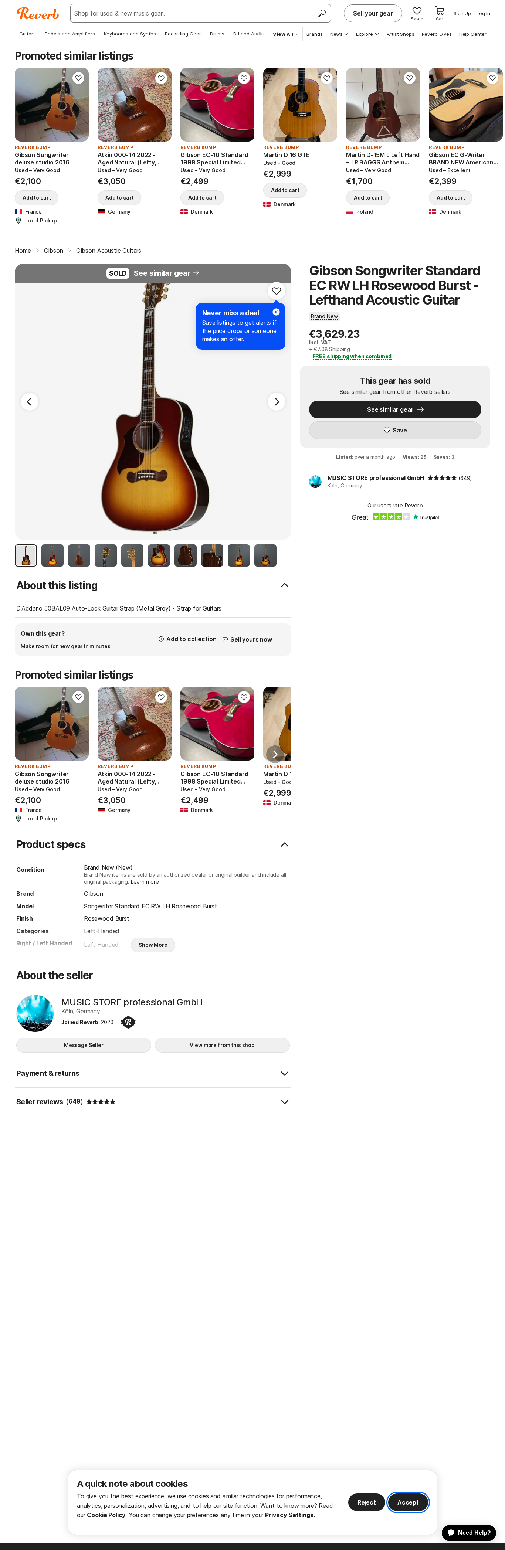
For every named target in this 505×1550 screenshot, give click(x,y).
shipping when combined (352, 356)
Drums (217, 34)
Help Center (473, 34)
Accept (408, 1502)
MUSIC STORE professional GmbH (376, 478)
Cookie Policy (106, 1515)
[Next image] (78, 105)
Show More (153, 945)
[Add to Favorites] (78, 78)
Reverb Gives (437, 34)
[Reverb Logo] (38, 13)
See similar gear (162, 273)
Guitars (27, 34)
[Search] (322, 13)
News (336, 34)
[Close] (276, 312)
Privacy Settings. (290, 1515)
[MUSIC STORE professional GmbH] (35, 1013)
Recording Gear (183, 34)
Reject (366, 1502)
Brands (314, 34)
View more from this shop (222, 1045)
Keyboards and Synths (130, 34)
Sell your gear (373, 13)
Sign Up (462, 13)
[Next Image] (276, 402)
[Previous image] (25, 105)
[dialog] (252, 1502)
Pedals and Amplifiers (70, 34)
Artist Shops (400, 34)
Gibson (93, 893)
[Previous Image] (29, 402)
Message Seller (84, 1045)
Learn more (145, 881)
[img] (442, 478)
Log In (483, 13)
